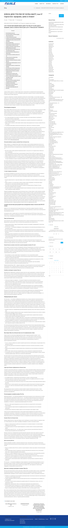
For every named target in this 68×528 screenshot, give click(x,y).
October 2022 (51, 57)
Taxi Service (51, 195)
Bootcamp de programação (53, 111)
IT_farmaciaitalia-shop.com (53, 141)
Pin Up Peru (50, 181)
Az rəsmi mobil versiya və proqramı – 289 (55, 97)
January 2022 (51, 68)
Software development (52, 192)
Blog (49, 108)
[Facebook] (56, 234)
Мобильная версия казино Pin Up (12, 69)
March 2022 (50, 65)
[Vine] (53, 252)
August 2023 (50, 47)
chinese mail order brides (53, 113)
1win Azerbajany (51, 79)
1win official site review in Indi (10, 504)
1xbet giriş (50, 87)
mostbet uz (50, 176)
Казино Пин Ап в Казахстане (11, 57)
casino (50, 112)
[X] (54, 234)
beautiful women (51, 106)
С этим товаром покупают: (11, 37)
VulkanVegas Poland (52, 203)
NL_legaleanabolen (52, 179)
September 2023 (51, 46)
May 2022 (50, 63)
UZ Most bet (50, 198)
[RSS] (59, 252)
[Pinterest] (62, 249)
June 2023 (50, 49)
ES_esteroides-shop (52, 122)
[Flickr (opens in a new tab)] (65, 0)
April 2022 (50, 64)
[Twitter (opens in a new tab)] (60, 0)
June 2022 (50, 62)
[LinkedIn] (59, 249)
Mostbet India (51, 170)
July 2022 (50, 61)
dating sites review (52, 118)
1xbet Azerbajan (51, 84)
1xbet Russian (51, 93)
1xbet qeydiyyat (51, 92)
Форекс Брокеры (51, 218)
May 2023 (50, 50)
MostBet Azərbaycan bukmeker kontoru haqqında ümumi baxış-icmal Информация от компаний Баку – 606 (56, 162)
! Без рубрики (51, 77)
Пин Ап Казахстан (9, 42)
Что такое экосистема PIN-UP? (12, 86)
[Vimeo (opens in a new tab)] (66, 0)
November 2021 (51, 69)
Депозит (7, 88)
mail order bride (51, 148)
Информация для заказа (11, 47)
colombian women (52, 114)
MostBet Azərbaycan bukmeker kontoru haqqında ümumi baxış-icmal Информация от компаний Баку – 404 (56, 159)
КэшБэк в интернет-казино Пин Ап (13, 46)
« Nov (49, 275)
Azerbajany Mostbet (52, 98)
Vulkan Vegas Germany (52, 200)
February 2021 (51, 70)
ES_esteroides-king (52, 121)
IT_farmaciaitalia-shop (52, 140)
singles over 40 (51, 190)
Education (50, 120)
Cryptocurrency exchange (53, 115)
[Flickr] (50, 252)
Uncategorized (51, 197)
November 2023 (51, 43)
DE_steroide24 (51, 119)
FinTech (50, 128)
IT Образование (51, 139)
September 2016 (51, 71)
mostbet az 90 (51, 153)
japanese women (51, 143)
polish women (51, 189)
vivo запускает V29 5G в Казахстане (13, 67)
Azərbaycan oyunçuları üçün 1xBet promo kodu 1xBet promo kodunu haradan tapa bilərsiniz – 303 (56, 100)
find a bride (50, 126)
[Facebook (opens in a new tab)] (61, 0)
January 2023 (51, 54)
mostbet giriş (51, 169)
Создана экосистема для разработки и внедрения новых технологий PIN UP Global (13, 40)
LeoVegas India (51, 147)
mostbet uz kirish (51, 177)
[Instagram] (59, 234)
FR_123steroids (51, 129)
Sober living (50, 191)
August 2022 (50, 60)
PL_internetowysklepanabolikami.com (55, 186)
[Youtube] (56, 252)
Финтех (50, 217)
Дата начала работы (10, 58)
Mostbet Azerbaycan (52, 156)
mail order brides (51, 149)
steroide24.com (51, 193)
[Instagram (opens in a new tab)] (64, 0)
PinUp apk (50, 182)
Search (50, 13)
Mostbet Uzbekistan (52, 178)
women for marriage (52, 204)
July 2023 (50, 48)
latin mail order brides (52, 146)
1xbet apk (50, 83)
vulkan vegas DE (51, 199)
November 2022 (51, 56)
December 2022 (51, 55)
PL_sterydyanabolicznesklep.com (54, 188)
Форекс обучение (52, 219)
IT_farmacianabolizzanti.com (53, 142)
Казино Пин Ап (9, 78)
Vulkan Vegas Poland (52, 202)
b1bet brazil (50, 105)
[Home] (34, 7)
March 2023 (50, 53)
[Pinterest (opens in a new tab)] (63, 0)
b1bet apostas (51, 104)
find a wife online (51, 127)
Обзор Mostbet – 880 (52, 211)
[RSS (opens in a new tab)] (67, 0)
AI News (50, 94)
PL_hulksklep (51, 185)
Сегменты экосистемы (10, 82)
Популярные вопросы (10, 32)
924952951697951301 (25, 503)
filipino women (51, 125)
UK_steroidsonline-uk (52, 196)
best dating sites (51, 107)
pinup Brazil (50, 183)
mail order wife (51, 150)
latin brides (50, 144)
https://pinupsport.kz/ (15, 139)
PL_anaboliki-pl (51, 184)
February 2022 (51, 67)
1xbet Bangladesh (51, 86)
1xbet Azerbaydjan (51, 85)
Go (61, 242)
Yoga (49, 205)
